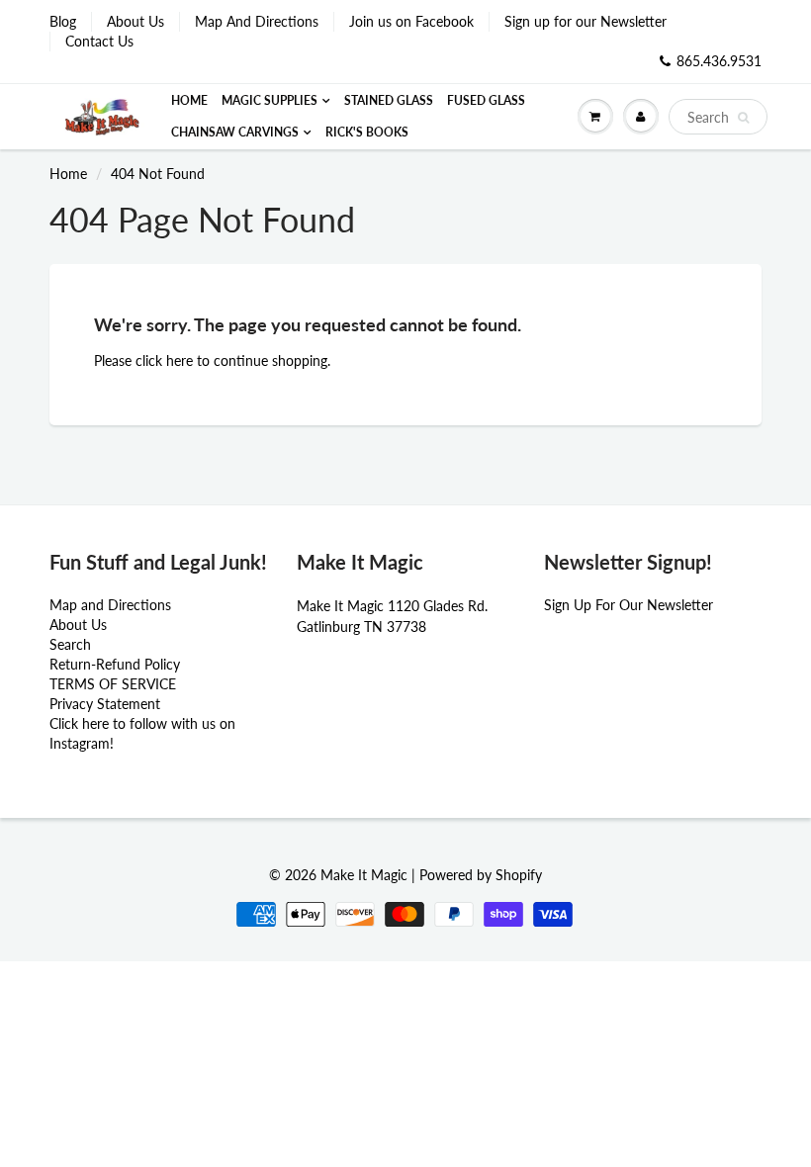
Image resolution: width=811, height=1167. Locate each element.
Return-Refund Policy (114, 664)
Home (189, 100)
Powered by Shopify (480, 874)
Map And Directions (256, 21)
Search (70, 644)
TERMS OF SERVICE (112, 683)
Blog (62, 21)
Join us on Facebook (411, 21)
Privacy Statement (104, 703)
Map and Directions (110, 604)
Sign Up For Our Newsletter (628, 604)
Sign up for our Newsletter (585, 21)
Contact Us (99, 41)
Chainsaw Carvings (235, 132)
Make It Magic (363, 874)
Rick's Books (366, 132)
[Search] (743, 118)
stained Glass (388, 100)
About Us (135, 21)
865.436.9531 (719, 60)
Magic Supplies (269, 100)
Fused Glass (486, 100)
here (179, 360)
